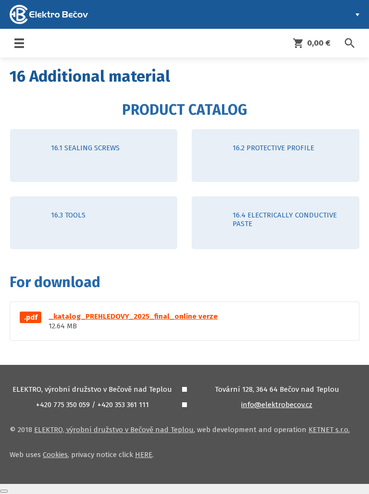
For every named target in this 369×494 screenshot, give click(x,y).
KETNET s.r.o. (329, 429)
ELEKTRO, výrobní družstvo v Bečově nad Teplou (114, 429)
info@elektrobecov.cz (276, 404)
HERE (143, 454)
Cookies (55, 454)
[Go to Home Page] (49, 14)
